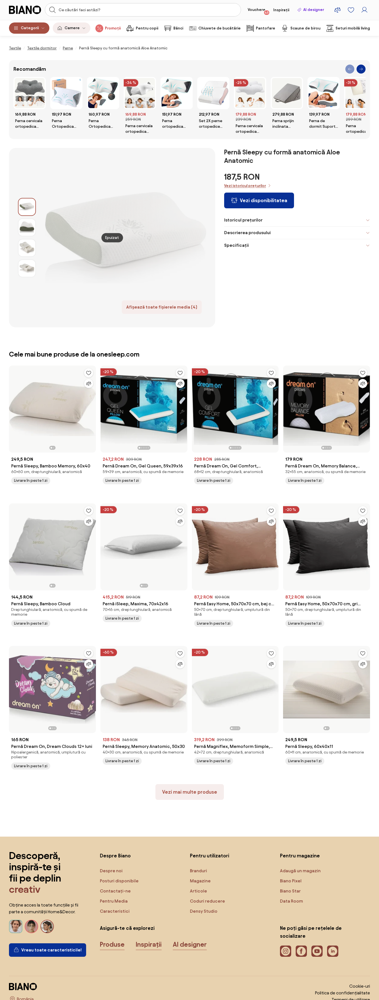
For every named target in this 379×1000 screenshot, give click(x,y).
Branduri (198, 870)
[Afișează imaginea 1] (27, 207)
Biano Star (290, 891)
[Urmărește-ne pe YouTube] (317, 951)
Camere (72, 28)
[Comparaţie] (88, 383)
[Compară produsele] (337, 9)
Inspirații (281, 10)
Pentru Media (114, 901)
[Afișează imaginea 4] (27, 268)
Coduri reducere (207, 901)
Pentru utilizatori (209, 855)
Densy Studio (203, 911)
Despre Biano (115, 855)
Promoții (113, 28)
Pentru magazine (300, 855)
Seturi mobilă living (353, 28)
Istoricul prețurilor (243, 220)
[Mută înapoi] (349, 69)
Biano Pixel (291, 880)
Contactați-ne (115, 891)
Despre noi (111, 870)
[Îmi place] (88, 372)
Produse (112, 944)
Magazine (200, 880)
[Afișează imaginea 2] (27, 227)
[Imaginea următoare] (91, 407)
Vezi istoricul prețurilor (245, 186)
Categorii (30, 28)
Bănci (178, 28)
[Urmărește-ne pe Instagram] (285, 951)
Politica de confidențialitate (342, 992)
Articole (198, 891)
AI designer (313, 10)
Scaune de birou (305, 28)
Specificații (236, 245)
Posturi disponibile (119, 880)
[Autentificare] (364, 9)
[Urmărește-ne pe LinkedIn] (332, 951)
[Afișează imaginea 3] (27, 248)
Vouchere (258, 11)
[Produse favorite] (351, 9)
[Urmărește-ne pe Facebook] (301, 951)
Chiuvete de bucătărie (219, 28)
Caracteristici (115, 911)
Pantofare (265, 28)
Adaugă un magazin (300, 870)
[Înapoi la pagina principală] (25, 10)
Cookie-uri (359, 986)
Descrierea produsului (247, 232)
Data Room (291, 901)
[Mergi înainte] (361, 69)
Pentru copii (147, 28)
